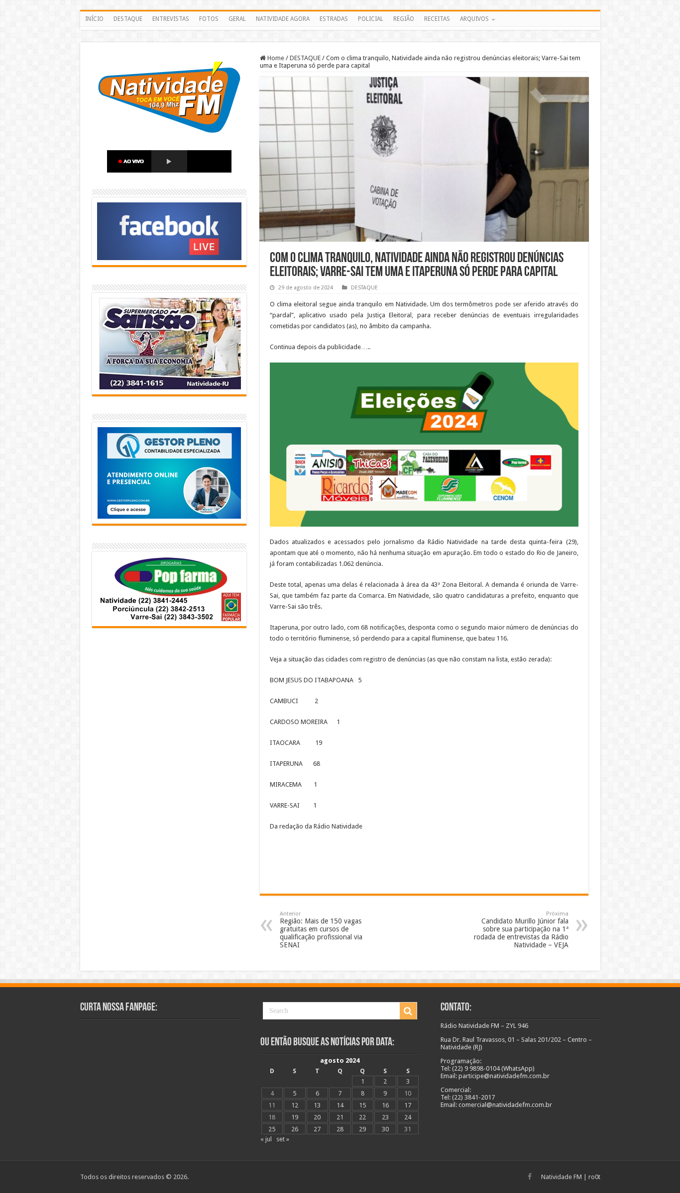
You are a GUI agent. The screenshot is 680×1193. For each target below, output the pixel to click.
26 (294, 1129)
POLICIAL (370, 18)
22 (362, 1117)
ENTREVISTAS (170, 18)
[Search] (408, 1011)
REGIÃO (403, 18)
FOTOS (209, 18)
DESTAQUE (127, 18)
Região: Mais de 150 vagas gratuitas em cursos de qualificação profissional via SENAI (321, 930)
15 (362, 1105)
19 (294, 1117)
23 (385, 1117)
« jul (266, 1139)
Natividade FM (561, 1177)
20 (317, 1117)
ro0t (594, 1177)
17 (407, 1105)
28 (340, 1129)
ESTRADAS (334, 18)
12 (294, 1105)
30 (385, 1129)
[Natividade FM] (340, 28)
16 (385, 1105)
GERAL (237, 18)
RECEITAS (437, 18)
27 (317, 1129)
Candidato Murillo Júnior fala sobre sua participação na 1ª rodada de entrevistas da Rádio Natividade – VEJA (521, 930)
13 (317, 1105)
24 (407, 1117)
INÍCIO (94, 18)
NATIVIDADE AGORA (283, 18)
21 (340, 1117)
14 (340, 1105)
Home (275, 58)
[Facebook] (530, 1177)
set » (282, 1139)
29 (362, 1129)
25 (271, 1129)
